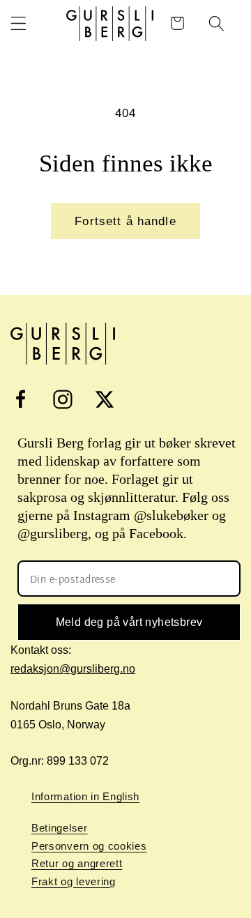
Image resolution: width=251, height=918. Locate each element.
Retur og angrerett (76, 863)
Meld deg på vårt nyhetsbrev (129, 622)
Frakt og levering (73, 881)
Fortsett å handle (125, 221)
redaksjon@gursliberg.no (72, 669)
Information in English (85, 796)
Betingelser (59, 828)
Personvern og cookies (89, 846)
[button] (18, 23)
